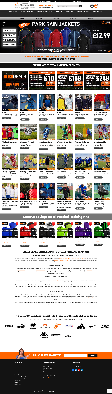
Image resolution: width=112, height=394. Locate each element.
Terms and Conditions (19, 367)
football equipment (56, 280)
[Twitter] (76, 370)
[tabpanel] (56, 36)
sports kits (39, 284)
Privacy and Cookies (19, 369)
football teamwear (40, 270)
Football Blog (17, 374)
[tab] (51, 51)
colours (57, 281)
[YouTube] (79, 370)
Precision (74, 258)
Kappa (83, 258)
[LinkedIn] (81, 370)
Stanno (69, 258)
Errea (66, 258)
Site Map (16, 382)
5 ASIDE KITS (39, 18)
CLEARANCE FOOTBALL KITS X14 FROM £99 (55, 65)
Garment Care (18, 380)
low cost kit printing (92, 297)
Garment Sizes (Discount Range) (21, 376)
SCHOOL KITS (73, 18)
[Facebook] (73, 370)
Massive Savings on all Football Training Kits (56, 217)
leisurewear (89, 270)
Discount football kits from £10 (61, 260)
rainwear (22, 18)
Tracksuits (90, 18)
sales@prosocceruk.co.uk (46, 7)
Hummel (78, 258)
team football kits (21, 270)
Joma (63, 258)
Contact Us (17, 372)
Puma (60, 258)
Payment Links (18, 384)
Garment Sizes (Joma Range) (21, 378)
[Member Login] (92, 6)
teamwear (25, 284)
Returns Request (18, 371)
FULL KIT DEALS (56, 18)
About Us (16, 365)
